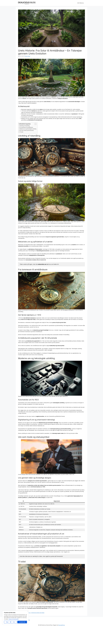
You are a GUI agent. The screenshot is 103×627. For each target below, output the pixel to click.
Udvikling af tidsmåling (25, 125)
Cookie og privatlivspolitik (14, 619)
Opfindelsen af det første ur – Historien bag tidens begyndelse (31, 612)
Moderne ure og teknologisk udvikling (28, 128)
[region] (15, 618)
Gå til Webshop (80, 3)
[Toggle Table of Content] (35, 124)
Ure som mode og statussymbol (27, 130)
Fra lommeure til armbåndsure (26, 127)
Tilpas (7, 622)
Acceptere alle (22, 622)
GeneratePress (61, 625)
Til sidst (21, 132)
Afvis (14, 622)
